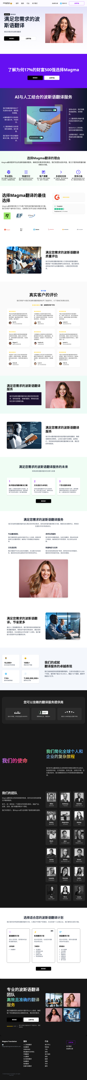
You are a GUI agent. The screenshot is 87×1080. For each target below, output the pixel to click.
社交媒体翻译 (27, 1059)
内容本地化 (26, 1049)
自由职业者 (55, 3)
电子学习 (47, 1045)
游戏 (46, 1052)
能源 (46, 1059)
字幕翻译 (26, 1054)
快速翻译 (26, 1061)
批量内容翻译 (27, 1066)
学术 (46, 1064)
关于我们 (35, 3)
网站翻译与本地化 (28, 1052)
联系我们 (11, 38)
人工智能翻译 (27, 1045)
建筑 (46, 1066)
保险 (46, 1056)
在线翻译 (26, 1047)
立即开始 (76, 3)
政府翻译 (26, 1064)
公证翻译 (26, 1056)
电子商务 (47, 1054)
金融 (46, 1061)
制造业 (47, 1047)
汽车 (46, 1049)
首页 (17, 3)
